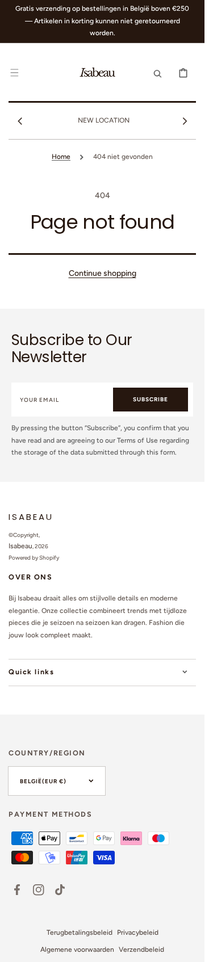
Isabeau (20, 546)
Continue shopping (102, 273)
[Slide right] (184, 121)
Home (61, 157)
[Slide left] (20, 121)
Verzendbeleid (141, 949)
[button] (14, 72)
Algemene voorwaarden (77, 949)
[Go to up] (190, 947)
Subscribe (150, 399)
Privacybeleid (137, 932)
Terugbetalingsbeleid (79, 932)
